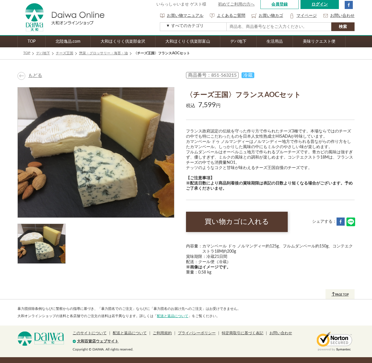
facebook (349, 5)
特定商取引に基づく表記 (242, 333)
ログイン (320, 4)
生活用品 (275, 41)
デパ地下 (238, 41)
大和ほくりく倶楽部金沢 (123, 41)
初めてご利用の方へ (236, 4)
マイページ (306, 16)
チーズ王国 (64, 53)
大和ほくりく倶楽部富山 (187, 41)
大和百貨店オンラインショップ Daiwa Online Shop (61, 17)
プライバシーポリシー (197, 333)
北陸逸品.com (68, 41)
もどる (35, 75)
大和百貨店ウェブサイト (98, 341)
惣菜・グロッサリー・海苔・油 (103, 53)
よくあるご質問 (231, 16)
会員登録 (279, 4)
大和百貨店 (40, 338)
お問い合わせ (342, 16)
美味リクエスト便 (319, 41)
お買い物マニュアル (185, 16)
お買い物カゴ (271, 16)
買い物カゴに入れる (237, 221)
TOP (31, 41)
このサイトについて (90, 333)
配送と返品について (172, 316)
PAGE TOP (340, 294)
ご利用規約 (162, 333)
